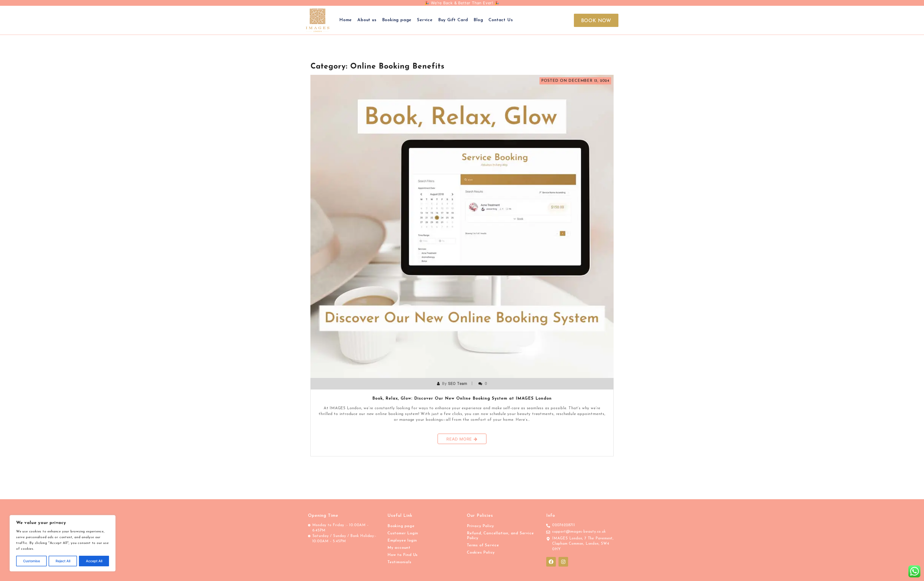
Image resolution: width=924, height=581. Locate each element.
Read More (459, 439)
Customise (31, 561)
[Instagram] (563, 562)
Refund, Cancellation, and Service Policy (500, 535)
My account (399, 548)
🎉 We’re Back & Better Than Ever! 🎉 (461, 2)
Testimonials (399, 562)
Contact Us (500, 20)
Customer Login (402, 533)
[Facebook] (551, 562)
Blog (478, 20)
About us (366, 20)
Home (345, 20)
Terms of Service (483, 545)
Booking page (397, 20)
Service (425, 20)
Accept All (94, 561)
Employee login (402, 541)
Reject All (63, 561)
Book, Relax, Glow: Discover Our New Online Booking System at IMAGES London (462, 398)
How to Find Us (402, 555)
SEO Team (457, 383)
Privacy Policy (480, 526)
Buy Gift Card (453, 20)
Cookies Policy (481, 553)
